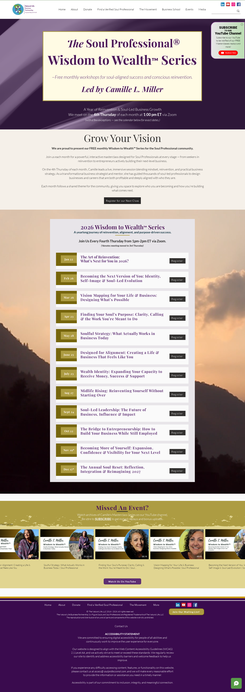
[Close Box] (242, 24)
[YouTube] (228, 4)
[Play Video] (12, 544)
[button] (202, 9)
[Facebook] (238, 4)
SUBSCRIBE (103, 519)
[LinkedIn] (222, 4)
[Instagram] (233, 4)
